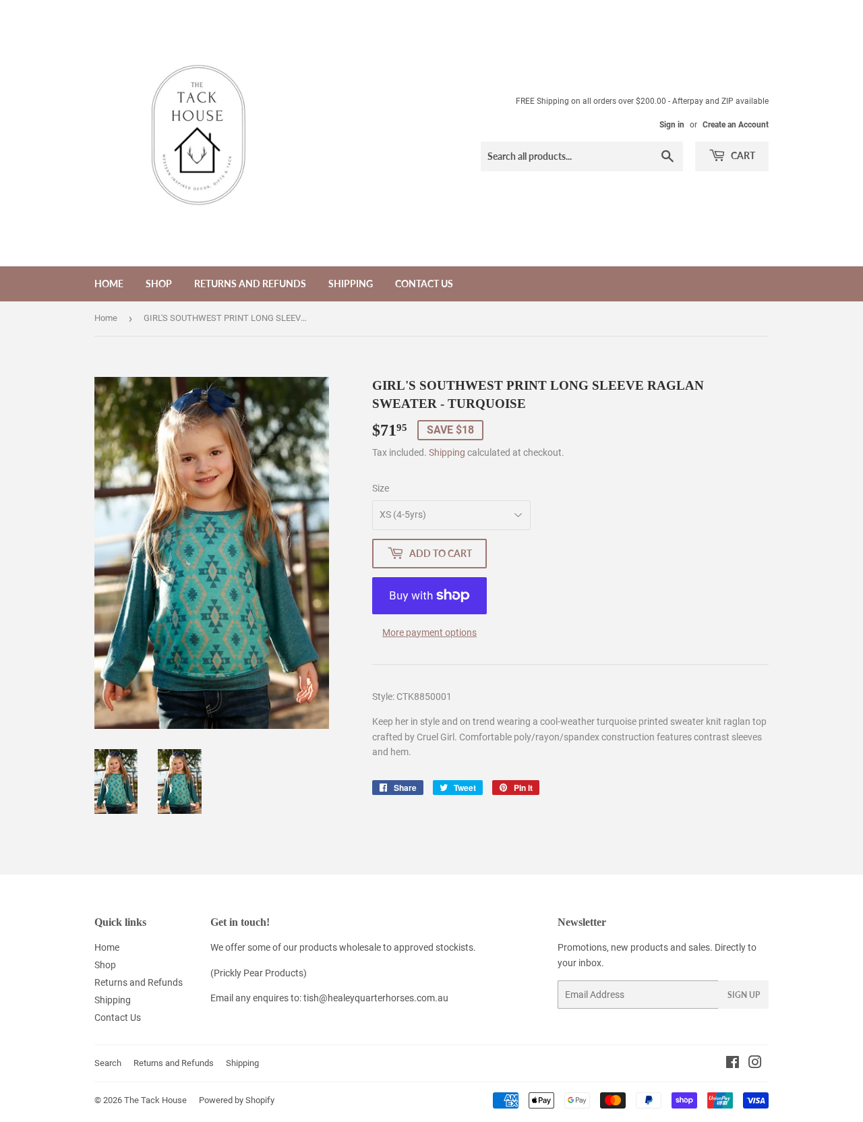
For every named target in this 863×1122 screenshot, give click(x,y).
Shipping (350, 283)
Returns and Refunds (250, 283)
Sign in (671, 124)
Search (107, 1063)
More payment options (429, 632)
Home (108, 283)
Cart (742, 155)
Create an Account (736, 124)
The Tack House (155, 1100)
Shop (159, 283)
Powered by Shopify (236, 1100)
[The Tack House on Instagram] (755, 1064)
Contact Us (424, 283)
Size (380, 488)
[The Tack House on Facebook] (732, 1064)
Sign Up (743, 995)
